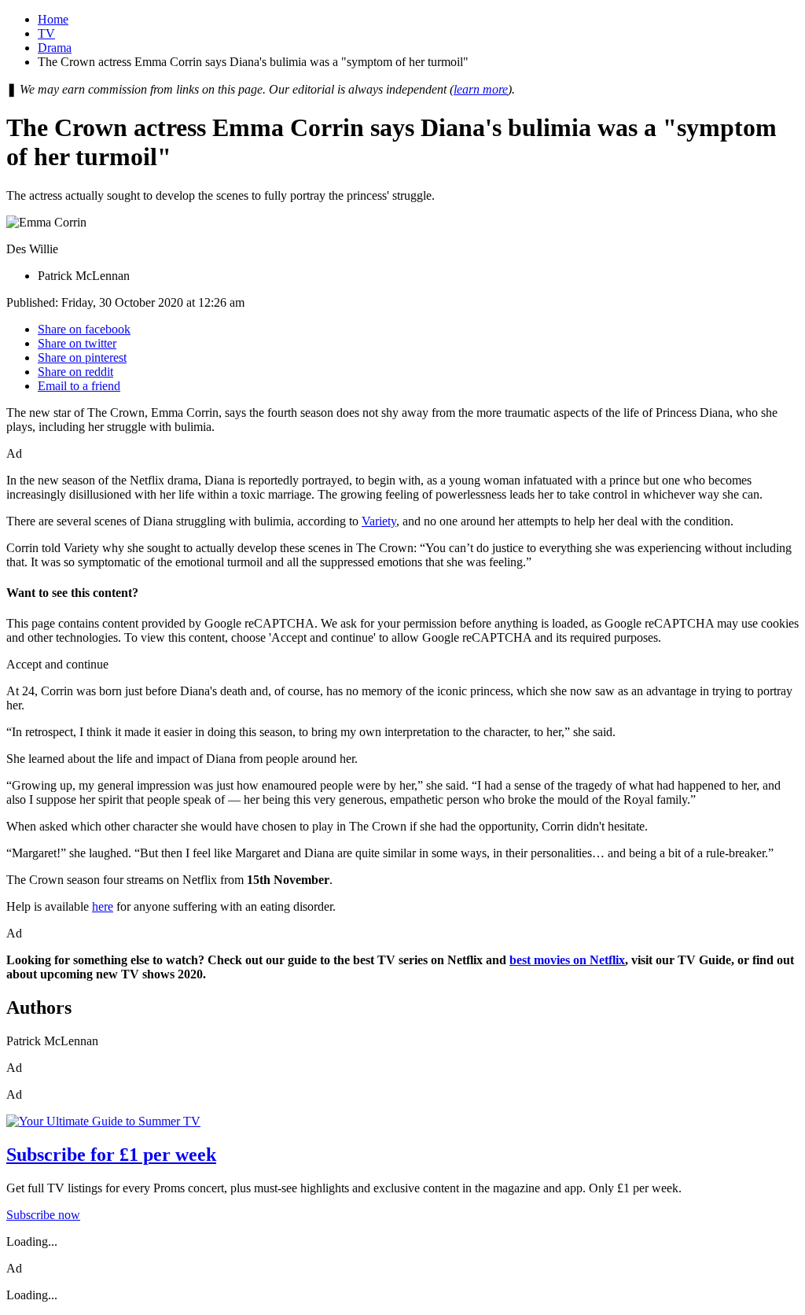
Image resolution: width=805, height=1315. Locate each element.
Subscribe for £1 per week (111, 1154)
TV (46, 33)
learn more (481, 89)
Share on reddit (75, 371)
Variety (379, 521)
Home (53, 19)
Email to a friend (79, 385)
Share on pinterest (82, 357)
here (102, 906)
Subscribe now (43, 1214)
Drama (55, 47)
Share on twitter (77, 343)
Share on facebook (84, 329)
